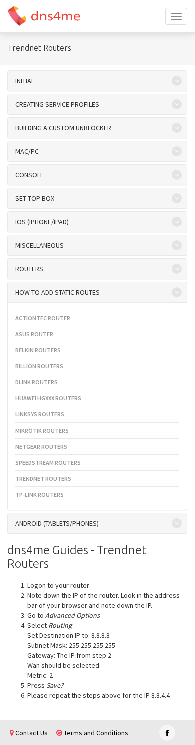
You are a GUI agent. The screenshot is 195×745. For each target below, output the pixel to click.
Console (30, 174)
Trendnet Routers (44, 478)
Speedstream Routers (48, 462)
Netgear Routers (42, 446)
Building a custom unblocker (64, 127)
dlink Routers (37, 382)
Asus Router (35, 334)
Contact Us (31, 732)
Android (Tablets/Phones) (57, 523)
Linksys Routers (40, 414)
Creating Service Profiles (58, 104)
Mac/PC (27, 151)
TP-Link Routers (40, 494)
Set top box (35, 198)
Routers (30, 268)
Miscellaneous (40, 245)
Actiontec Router (43, 318)
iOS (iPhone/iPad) (42, 221)
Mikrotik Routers (42, 430)
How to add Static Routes (58, 292)
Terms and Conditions (95, 732)
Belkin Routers (38, 350)
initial (25, 80)
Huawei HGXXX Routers (49, 398)
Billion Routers (40, 366)
